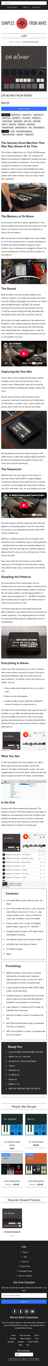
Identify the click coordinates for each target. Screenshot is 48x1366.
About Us (25, 1261)
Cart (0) (26, 7)
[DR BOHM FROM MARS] (24, 90)
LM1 (7, 301)
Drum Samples (25, 1335)
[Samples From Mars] (24, 24)
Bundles (21, 1341)
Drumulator (21, 301)
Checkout (36, 7)
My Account (13, 7)
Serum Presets (33, 1341)
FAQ (25, 1257)
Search (25, 1252)
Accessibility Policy (25, 1271)
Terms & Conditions (25, 1275)
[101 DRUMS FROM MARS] (12, 1136)
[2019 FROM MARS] (36, 1175)
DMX (12, 301)
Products (18, 42)
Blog (20, 1345)
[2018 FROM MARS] (12, 1175)
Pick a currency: (24, 1350)
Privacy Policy (25, 1266)
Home (13, 1335)
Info (27, 1345)
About (8, 953)
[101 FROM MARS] (36, 1136)
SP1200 (25, 304)
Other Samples (25, 1338)
